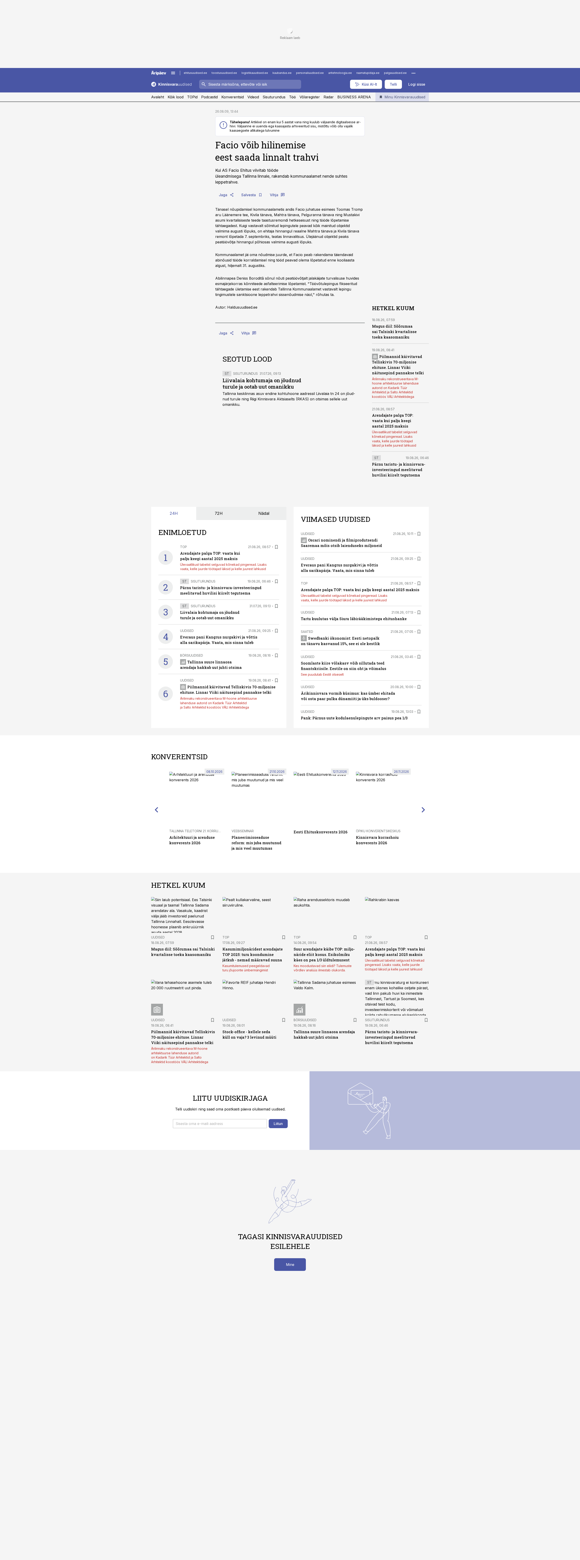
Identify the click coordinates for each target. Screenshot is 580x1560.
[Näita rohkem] (413, 73)
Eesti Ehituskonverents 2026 (320, 832)
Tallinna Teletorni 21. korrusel (196, 831)
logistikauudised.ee (255, 73)
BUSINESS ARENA (354, 97)
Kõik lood (176, 97)
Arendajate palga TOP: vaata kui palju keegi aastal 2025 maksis (392, 420)
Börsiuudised (191, 655)
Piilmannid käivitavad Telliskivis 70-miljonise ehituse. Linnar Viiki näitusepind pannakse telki (183, 1037)
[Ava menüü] (173, 73)
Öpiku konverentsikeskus (378, 831)
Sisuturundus (274, 97)
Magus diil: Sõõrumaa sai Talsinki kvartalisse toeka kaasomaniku (394, 331)
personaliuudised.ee (310, 73)
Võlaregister (310, 97)
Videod (253, 97)
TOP (183, 547)
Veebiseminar (243, 831)
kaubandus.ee (282, 73)
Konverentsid (232, 97)
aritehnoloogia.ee (340, 73)
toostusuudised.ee (224, 73)
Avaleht (157, 97)
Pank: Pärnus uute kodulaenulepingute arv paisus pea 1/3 (354, 718)
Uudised (187, 631)
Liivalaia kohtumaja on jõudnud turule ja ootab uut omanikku (261, 383)
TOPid (192, 97)
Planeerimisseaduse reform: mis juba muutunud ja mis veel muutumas (256, 843)
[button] (220, 1123)
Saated (307, 632)
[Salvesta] (276, 547)
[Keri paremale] (423, 810)
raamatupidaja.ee (367, 73)
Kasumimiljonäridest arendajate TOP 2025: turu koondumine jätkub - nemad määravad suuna (252, 954)
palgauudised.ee (395, 73)
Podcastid (209, 97)
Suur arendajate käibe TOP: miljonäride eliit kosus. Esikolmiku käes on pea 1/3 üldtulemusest (324, 954)
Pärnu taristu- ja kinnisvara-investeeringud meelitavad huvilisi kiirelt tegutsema (398, 469)
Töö (292, 97)
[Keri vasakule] (156, 810)
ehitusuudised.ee (195, 73)
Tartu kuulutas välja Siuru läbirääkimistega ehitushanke (354, 618)
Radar (329, 97)
